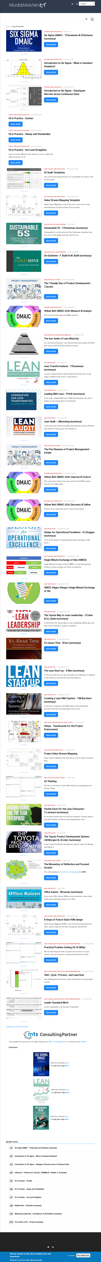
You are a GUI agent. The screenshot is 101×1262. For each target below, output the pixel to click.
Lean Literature (61, 224)
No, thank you (83, 1255)
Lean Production (56, 31)
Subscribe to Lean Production (17, 1026)
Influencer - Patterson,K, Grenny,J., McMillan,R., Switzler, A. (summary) (41, 1172)
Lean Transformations (63, 335)
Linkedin (83, 1041)
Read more (51, 44)
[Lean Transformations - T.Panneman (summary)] (41, 1091)
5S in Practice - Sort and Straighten (28, 1197)
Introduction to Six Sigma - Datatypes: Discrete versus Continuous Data (42, 1164)
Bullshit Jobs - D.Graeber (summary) (28, 1205)
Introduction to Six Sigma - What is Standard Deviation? (36, 1156)
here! (67, 1065)
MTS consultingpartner (57, 1041)
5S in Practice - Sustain (23, 1181)
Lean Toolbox (13, 115)
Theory (58, 279)
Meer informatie (36, 1260)
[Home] (27, 4)
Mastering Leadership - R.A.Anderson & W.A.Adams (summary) (38, 1213)
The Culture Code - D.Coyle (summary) (29, 1222)
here (67, 1063)
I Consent (71, 1255)
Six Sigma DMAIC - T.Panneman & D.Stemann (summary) (36, 1148)
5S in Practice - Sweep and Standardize (29, 1189)
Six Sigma (47, 31)
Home (8, 26)
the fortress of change (68, 872)
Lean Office (47, 722)
